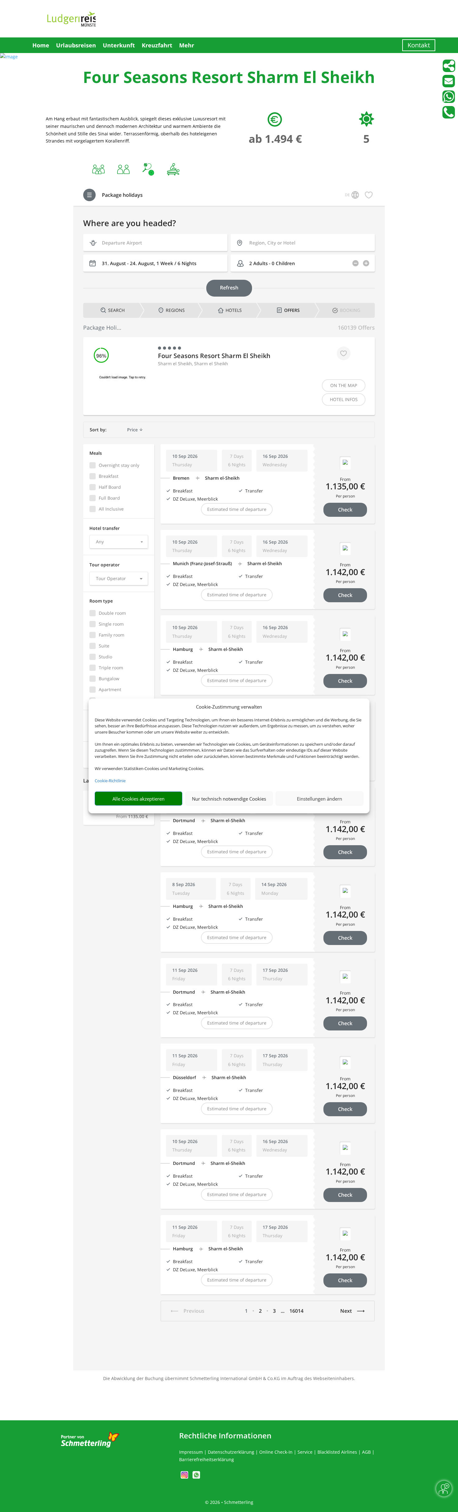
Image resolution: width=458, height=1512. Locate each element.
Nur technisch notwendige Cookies (229, 799)
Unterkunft (119, 45)
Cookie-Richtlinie (110, 780)
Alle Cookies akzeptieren (138, 799)
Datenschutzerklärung (231, 1452)
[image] (9, 57)
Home (40, 45)
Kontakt (419, 45)
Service (305, 1452)
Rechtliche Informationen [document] (225, 1435)
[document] (229, 78)
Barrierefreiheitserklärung (206, 1459)
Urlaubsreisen (76, 45)
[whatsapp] (196, 1477)
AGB (366, 1452)
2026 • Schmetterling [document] (231, 1502)
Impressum (191, 1452)
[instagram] (185, 1477)
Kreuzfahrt (157, 45)
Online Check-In (276, 1452)
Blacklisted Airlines (337, 1452)
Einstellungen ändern (319, 799)
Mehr (186, 45)
